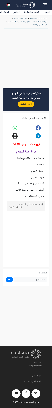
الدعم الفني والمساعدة (32, 381)
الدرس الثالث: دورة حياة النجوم (19, 21)
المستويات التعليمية (31, 12)
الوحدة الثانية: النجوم (40, 21)
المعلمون (16, 12)
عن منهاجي (36, 375)
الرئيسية (46, 12)
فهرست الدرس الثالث (40, 24)
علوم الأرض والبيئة (20, 18)
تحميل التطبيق (26, 104)
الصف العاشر (34, 18)
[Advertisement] (26, 59)
